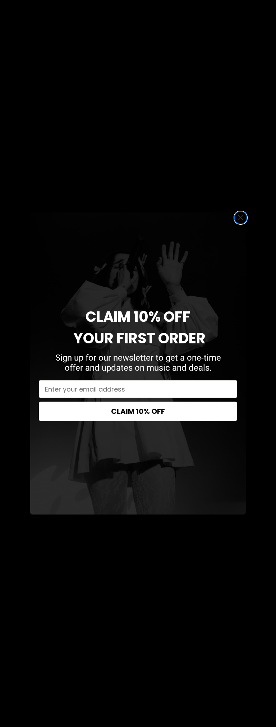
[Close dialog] (240, 217)
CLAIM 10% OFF (138, 411)
